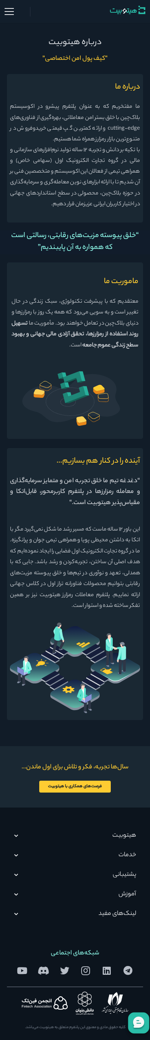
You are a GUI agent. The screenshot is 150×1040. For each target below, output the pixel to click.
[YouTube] (22, 970)
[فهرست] (9, 11)
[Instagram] (85, 970)
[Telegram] (127, 970)
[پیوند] (127, 10)
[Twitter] (64, 970)
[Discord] (43, 970)
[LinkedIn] (106, 970)
